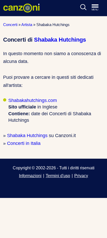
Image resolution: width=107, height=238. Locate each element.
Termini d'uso (58, 175)
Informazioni (30, 175)
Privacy (81, 175)
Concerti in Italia (24, 143)
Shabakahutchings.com (32, 100)
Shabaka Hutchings (60, 39)
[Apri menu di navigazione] (97, 8)
